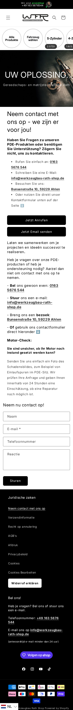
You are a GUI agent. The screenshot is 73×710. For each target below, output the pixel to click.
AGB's (12, 535)
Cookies (13, 563)
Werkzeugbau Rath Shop (29, 708)
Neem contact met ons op (26, 508)
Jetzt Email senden (36, 232)
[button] (8, 17)
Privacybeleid (18, 554)
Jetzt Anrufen (36, 220)
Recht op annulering (22, 526)
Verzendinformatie (21, 517)
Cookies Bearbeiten (22, 572)
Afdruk (13, 545)
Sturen (15, 481)
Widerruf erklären (24, 583)
